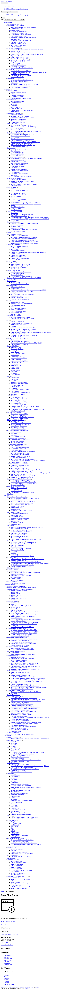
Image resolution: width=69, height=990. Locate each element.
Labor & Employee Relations (18, 873)
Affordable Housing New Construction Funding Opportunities (27, 559)
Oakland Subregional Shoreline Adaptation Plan (23, 643)
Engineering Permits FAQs (18, 485)
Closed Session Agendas (17, 758)
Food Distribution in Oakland (18, 149)
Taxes (12, 829)
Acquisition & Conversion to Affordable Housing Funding (26, 562)
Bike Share (14, 433)
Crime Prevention (12, 285)
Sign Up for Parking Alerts (18, 353)
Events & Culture (12, 90)
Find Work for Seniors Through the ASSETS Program (25, 142)
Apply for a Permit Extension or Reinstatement (23, 615)
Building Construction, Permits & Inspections (19, 589)
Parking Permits (15, 352)
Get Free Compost (16, 46)
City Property (14, 554)
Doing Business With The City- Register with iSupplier (25, 572)
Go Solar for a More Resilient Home (20, 60)
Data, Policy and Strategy (17, 545)
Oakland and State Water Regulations (21, 566)
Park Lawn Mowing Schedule (19, 193)
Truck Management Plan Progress (20, 454)
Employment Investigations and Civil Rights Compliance (26, 787)
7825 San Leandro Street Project (19, 729)
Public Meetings (15, 749)
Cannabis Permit (15, 509)
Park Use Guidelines (16, 201)
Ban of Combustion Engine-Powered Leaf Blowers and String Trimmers (30, 766)
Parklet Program (15, 355)
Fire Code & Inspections (17, 321)
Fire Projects (14, 326)
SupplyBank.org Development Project (21, 720)
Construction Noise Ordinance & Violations (22, 684)
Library (9, 232)
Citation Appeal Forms (17, 28)
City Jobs (6, 957)
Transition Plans (15, 877)
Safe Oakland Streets (16, 403)
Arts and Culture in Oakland (18, 92)
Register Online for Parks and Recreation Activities (24, 223)
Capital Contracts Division (18, 574)
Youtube (6, 979)
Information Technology (17, 794)
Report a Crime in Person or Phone (20, 284)
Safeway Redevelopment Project (19, 719)
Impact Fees (14, 596)
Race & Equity (15, 811)
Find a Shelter (14, 213)
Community (7, 89)
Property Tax (10, 69)
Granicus (26, 988)
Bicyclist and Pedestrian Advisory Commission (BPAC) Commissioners (30, 738)
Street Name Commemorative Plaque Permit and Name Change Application (31, 473)
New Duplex (14, 693)
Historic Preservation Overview (19, 657)
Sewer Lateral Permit (16, 491)
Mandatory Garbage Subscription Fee (21, 40)
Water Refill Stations (16, 210)
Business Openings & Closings (19, 519)
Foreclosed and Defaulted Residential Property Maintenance (27, 681)
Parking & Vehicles (12, 346)
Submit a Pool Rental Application (20, 199)
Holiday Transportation (17, 442)
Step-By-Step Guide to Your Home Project (22, 80)
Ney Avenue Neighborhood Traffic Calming (22, 840)
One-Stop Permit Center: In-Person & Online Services (21, 587)
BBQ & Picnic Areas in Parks (19, 194)
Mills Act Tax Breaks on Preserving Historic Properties (25, 666)
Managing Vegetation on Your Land (20, 52)
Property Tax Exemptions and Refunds (21, 71)
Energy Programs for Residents (19, 62)
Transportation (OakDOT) (18, 809)
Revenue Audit (15, 832)
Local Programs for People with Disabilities (22, 134)
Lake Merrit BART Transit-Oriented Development (24, 708)
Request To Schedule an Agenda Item (21, 755)
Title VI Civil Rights (13, 987)
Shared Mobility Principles (18, 436)
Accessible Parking (16, 347)
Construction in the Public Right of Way (21, 471)
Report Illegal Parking (16, 359)
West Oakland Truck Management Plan (21, 642)
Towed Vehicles (15, 367)
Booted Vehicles (15, 368)
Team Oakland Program (17, 259)
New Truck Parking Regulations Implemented (23, 459)
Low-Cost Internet (16, 51)
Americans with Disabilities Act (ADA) (17, 876)
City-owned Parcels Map (17, 550)
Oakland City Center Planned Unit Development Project (26, 722)
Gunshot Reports (15, 282)
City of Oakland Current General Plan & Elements (24, 639)
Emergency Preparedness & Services (17, 338)
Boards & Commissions (13, 737)
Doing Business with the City (15, 571)
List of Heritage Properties (18, 661)
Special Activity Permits (17, 96)
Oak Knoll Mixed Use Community (20, 702)
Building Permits (15, 593)
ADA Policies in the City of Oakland (20, 879)
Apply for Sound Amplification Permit (21, 504)
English (16, 9)
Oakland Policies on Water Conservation (21, 772)
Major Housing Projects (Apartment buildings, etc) (24, 84)
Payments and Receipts (17, 522)
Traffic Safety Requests (17, 397)
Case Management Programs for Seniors (21, 140)
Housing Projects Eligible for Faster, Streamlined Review (26, 692)
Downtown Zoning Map (17, 120)
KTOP (12, 751)
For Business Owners (13, 512)
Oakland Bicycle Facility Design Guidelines (22, 477)
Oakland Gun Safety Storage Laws (20, 297)
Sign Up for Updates (9, 984)
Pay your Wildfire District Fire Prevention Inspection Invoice (27, 54)
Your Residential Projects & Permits (16, 628)
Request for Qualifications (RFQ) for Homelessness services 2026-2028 (30, 219)
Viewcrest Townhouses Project (19, 716)
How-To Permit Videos (13, 695)
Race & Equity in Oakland (14, 270)
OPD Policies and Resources (18, 308)
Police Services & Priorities (18, 305)
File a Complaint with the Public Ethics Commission (25, 241)
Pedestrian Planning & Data (18, 429)
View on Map (4, 942)
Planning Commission (13, 732)
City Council (14, 782)
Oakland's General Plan (17, 114)
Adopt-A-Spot (14, 249)
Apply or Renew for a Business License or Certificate (25, 498)
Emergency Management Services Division (22, 330)
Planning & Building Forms (18, 621)
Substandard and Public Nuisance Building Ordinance (25, 676)
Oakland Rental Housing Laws (19, 169)
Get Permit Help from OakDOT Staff (21, 474)
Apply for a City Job (16, 861)
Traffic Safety (11, 395)
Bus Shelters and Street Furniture (19, 383)
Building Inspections (16, 595)
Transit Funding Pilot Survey (18, 415)
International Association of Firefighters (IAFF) (23, 327)
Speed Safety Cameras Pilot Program (20, 408)
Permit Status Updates (16, 618)
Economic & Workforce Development (21, 785)
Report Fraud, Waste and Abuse (19, 235)
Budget (13, 822)
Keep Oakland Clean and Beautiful (20, 389)
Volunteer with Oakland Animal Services (21, 110)
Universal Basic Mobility (14, 412)
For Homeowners (15, 172)
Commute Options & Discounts (15, 438)
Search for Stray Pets (16, 108)
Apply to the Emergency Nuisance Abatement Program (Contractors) (29, 687)
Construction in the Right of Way (16, 486)
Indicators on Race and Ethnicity (19, 273)
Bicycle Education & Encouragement (21, 423)
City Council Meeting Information (20, 757)
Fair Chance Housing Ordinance (19, 173)
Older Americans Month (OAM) (19, 146)
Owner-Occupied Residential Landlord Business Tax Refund (27, 527)
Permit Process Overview (14, 610)
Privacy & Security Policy (27, 987)
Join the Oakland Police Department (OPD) (22, 303)
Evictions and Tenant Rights (18, 164)
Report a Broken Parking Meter (19, 361)
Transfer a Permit (15, 625)
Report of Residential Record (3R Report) (22, 648)
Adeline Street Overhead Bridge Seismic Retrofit (24, 843)
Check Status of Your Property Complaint (22, 689)
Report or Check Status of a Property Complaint (23, 27)
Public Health (11, 261)
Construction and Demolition (18, 598)
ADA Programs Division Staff (19, 888)
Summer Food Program (17, 155)
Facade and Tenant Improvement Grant (21, 530)
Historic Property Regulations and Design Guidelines (25, 669)
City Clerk (13, 781)
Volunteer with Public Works (18, 256)
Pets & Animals (11, 99)
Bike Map (10, 494)
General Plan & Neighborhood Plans (17, 637)
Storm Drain (14, 388)
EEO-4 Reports (15, 871)
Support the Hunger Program (18, 152)
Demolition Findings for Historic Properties (22, 658)
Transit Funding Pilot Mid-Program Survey (22, 417)
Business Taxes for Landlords (19, 537)
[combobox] (9, 12)
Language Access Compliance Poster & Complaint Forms (26, 131)
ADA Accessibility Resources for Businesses (23, 887)
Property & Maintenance (13, 48)
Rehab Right (14, 83)
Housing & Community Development (21, 790)
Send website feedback (7, 945)
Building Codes (15, 592)
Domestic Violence (16, 262)
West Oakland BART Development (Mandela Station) (25, 707)
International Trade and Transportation (21, 548)
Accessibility (14, 175)
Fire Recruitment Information (18, 334)
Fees (12, 828)
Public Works (14, 806)
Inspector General (15, 796)
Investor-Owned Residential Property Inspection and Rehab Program (29, 680)
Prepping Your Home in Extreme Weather (22, 68)
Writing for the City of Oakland (19, 852)
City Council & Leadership (14, 740)
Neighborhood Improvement (18, 119)
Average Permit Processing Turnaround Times (23, 616)
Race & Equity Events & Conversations (21, 276)
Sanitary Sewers (15, 386)
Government (7, 735)
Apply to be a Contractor (17, 580)
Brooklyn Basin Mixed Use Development (22, 704)
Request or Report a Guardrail (19, 398)
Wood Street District (16, 731)
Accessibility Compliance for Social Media (22, 853)
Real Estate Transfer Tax (17, 77)
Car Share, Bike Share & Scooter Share (17, 430)
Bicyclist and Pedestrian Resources (20, 424)
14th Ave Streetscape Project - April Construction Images (26, 844)
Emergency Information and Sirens (20, 341)
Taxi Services (14, 364)
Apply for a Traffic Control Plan (19, 468)
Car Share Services (16, 432)
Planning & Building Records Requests (17, 646)
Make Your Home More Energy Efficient (18, 59)
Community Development (14, 113)
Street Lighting (15, 391)
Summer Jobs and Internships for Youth (21, 870)
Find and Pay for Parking (17, 349)
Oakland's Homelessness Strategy (20, 216)
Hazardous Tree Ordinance (18, 394)
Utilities (13, 599)
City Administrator (16, 776)
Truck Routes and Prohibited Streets (20, 392)
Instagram (6, 978)
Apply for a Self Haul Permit (18, 45)
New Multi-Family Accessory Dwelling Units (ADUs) (25, 631)
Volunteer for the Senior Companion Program (23, 145)
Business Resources (16, 515)
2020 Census (14, 826)
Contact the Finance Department (19, 835)
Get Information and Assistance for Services (22, 139)
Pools (12, 198)
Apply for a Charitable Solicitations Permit (22, 503)
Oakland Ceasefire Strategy (18, 287)
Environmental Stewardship (18, 250)
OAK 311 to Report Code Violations (20, 672)
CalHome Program (16, 185)
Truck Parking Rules (16, 362)
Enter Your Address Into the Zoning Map (21, 86)
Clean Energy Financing (17, 66)
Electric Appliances (16, 63)
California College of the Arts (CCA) (20, 713)
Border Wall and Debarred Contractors (21, 575)
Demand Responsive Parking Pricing (20, 456)
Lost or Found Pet (15, 107)
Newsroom (14, 799)
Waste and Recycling (13, 30)
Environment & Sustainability (15, 651)
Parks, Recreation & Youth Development (21, 800)
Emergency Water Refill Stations (19, 344)
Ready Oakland (15, 340)
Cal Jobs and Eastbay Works (18, 862)
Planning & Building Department (16, 586)
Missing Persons (15, 293)
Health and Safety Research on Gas (20, 264)
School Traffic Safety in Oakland (19, 405)
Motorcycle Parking (16, 365)
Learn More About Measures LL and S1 (21, 317)
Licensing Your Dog (16, 102)
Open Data (7, 963)
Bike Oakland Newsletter (17, 427)
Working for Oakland (13, 568)
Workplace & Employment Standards (21, 814)
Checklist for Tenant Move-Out (19, 533)
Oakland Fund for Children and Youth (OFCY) (23, 127)
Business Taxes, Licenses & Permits (17, 497)
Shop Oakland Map (12, 581)
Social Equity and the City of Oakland (21, 272)
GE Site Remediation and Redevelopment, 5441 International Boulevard (30, 717)
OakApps (13, 850)
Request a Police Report (17, 302)
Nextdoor (6, 981)
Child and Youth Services (14, 123)
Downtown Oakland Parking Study (20, 453)
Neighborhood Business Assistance (20, 518)
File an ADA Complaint (17, 885)
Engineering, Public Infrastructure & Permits (19, 479)
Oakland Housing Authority (18, 161)
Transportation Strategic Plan (18, 448)
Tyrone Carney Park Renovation (19, 841)
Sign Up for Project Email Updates (20, 447)
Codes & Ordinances (13, 763)
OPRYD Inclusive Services (18, 231)
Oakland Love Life (13, 934)
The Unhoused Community (14, 211)
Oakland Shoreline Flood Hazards (20, 645)
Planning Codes (15, 602)
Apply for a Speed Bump (17, 400)
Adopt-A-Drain (15, 247)
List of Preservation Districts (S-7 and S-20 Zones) (24, 663)
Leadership (14, 743)
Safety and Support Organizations (20, 299)
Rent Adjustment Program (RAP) (19, 163)
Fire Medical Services (16, 337)
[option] (36, 9)
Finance (13, 788)
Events (12, 93)
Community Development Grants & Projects (22, 117)
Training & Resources (16, 868)
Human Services (15, 791)
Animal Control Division (17, 101)
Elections (9, 815)
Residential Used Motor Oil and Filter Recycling (24, 37)
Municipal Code (15, 825)
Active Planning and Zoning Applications (22, 605)
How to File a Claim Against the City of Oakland (24, 237)
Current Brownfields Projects (18, 728)
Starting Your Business (17, 516)
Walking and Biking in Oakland (15, 420)
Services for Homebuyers (14, 178)
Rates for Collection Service (18, 43)
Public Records (11, 858)
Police (9, 300)
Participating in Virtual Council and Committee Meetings (26, 760)
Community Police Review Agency (20, 784)
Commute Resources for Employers (20, 439)
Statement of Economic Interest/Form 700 (22, 819)
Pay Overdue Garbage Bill (18, 42)
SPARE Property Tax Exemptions (20, 74)
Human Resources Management (19, 793)
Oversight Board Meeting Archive (20, 761)
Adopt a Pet (14, 104)
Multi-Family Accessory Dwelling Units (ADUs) (24, 633)
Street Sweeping (15, 377)
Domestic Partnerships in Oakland (20, 267)
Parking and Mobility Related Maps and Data (23, 451)
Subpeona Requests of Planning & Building (22, 649)
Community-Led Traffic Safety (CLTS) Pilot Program (25, 406)
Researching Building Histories (19, 667)
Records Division (15, 314)
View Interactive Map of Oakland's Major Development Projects (28, 699)
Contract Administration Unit (18, 578)
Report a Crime (11, 281)
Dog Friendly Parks (16, 196)
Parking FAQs (14, 371)
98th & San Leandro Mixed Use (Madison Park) (23, 711)
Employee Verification (17, 864)
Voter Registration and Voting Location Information (24, 817)
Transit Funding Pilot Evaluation (19, 418)
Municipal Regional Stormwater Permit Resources (24, 624)
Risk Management (15, 874)
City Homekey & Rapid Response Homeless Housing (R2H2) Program (30, 217)
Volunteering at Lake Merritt (18, 255)
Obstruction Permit (16, 466)
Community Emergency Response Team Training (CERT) (26, 343)
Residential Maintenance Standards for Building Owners (26, 683)
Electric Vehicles (15, 370)
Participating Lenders (16, 182)
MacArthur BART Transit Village (20, 710)
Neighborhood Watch (16, 296)
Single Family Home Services (19, 33)
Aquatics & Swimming (17, 225)
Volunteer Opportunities (13, 244)
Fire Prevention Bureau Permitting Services (22, 323)
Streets (9, 376)
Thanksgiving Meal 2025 (17, 154)
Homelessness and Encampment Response (22, 214)
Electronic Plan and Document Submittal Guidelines (24, 622)
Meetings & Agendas (13, 748)
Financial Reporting (16, 823)
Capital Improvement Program (15, 846)
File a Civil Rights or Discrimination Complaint (23, 238)
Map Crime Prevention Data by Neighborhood (23, 294)
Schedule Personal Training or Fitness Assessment (24, 229)
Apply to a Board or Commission (19, 246)
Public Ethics (14, 805)
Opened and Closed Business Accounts (21, 510)
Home (2, 891)
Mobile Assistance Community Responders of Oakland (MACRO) (28, 290)
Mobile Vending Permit (17, 507)
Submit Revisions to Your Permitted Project (22, 627)
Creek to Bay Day (15, 253)
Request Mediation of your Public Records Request (24, 243)
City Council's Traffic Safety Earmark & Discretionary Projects (27, 409)
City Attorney (14, 778)
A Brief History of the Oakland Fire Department (23, 329)
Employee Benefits (16, 867)
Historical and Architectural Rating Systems (22, 664)
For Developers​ (11, 557)
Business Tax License (16, 500)
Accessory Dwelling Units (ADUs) (20, 636)
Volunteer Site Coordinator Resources (21, 258)
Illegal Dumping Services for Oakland (21, 34)
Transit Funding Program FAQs (19, 414)
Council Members (15, 744)
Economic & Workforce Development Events (23, 544)
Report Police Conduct (17, 309)
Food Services (11, 148)
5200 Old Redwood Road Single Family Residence (24, 723)
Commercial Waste (16, 524)
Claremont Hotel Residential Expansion (21, 705)
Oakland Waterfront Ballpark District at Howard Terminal (26, 701)
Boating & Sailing (15, 226)
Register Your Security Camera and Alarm (22, 55)
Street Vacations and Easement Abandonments (23, 492)
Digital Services (11, 847)
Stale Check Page (15, 834)
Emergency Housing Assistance (19, 170)
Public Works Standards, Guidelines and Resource (24, 483)
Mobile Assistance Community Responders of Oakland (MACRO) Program (31, 332)
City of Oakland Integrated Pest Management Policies (25, 769)
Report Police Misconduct (14, 315)
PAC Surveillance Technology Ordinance (22, 767)
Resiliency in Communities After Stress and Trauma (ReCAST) (24, 278)
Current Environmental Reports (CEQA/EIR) (23, 654)
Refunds (13, 831)
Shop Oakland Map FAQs (18, 583)
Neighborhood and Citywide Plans (20, 640)
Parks (12, 188)
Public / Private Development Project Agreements (24, 698)
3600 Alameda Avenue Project (19, 725)
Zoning (13, 604)
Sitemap (37, 987)
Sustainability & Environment (19, 122)
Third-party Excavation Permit (19, 488)
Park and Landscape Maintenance (20, 190)
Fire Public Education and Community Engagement (24, 335)
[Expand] (19, 30)
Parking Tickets (15, 350)
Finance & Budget (12, 820)
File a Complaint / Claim (13, 234)
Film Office (14, 551)
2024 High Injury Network (18, 411)
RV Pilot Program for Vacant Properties (21, 634)
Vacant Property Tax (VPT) (18, 534)
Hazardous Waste (15, 39)
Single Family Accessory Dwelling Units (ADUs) (24, 630)
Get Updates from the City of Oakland (21, 856)
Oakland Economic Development (16, 541)
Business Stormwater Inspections (19, 536)
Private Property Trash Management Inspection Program (26, 539)
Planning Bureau (15, 608)
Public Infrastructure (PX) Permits (20, 480)
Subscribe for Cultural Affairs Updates (21, 98)
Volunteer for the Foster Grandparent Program (23, 143)
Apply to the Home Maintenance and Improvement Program (27, 49)
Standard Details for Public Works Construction (23, 482)
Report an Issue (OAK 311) (14, 24)
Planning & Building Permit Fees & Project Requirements (26, 619)
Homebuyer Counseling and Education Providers (24, 184)
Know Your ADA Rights (17, 882)
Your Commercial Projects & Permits (17, 690)
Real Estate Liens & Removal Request (21, 75)
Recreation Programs (13, 222)
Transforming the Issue (17, 275)
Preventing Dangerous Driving (19, 401)
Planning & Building (12, 569)
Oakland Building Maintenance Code (21, 675)
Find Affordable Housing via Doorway (21, 176)
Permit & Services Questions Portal (20, 613)
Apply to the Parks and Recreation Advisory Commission (26, 204)
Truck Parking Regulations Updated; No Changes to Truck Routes (28, 460)
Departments (10, 773)
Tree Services (14, 191)
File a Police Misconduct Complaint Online (22, 240)
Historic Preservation (13, 655)
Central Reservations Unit (17, 207)
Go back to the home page (8, 921)
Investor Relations (15, 837)
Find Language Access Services (19, 130)
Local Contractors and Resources (19, 87)
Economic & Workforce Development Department (24, 542)
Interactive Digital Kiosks (17, 385)
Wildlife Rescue (15, 111)
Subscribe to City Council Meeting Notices (22, 754)
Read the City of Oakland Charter (20, 764)
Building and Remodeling (14, 78)
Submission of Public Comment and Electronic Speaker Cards (27, 752)
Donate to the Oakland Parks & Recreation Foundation (25, 202)
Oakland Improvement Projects (15, 838)
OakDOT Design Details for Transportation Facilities (25, 476)
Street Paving (14, 379)
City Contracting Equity (17, 577)
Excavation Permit (16, 489)
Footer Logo (4, 934)
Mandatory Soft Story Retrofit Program (21, 531)
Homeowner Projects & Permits (19, 81)
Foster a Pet (14, 105)
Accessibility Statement (17, 849)
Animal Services (15, 775)
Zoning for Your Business (17, 506)
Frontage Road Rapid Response (19, 462)
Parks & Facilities (12, 187)
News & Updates (12, 855)
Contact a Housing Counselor (19, 160)
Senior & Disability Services (14, 133)
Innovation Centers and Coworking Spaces (22, 556)
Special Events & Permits (17, 95)
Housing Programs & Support (15, 157)
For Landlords (14, 167)
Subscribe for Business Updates (19, 513)
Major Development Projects (15, 696)
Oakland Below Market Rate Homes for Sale (23, 181)
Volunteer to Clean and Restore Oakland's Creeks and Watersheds (28, 252)
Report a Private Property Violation (20, 57)
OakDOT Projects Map (17, 445)
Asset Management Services (18, 560)
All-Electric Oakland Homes (18, 65)
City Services (7, 960)
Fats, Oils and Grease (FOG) (18, 36)
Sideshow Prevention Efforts (18, 457)
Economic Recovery (16, 547)
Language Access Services (14, 128)
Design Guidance (15, 607)
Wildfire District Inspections (18, 324)
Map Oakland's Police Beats (18, 311)
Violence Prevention (16, 288)
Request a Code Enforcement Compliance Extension (25, 686)
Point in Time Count (16, 220)
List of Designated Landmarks (19, 660)
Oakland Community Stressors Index (20, 266)
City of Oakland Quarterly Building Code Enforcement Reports (28, 678)
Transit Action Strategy (17, 450)
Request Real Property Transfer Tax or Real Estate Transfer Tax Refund (30, 72)
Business (6, 495)
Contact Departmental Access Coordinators (22, 883)
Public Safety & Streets (10, 279)
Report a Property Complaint (18, 673)
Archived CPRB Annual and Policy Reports (22, 318)
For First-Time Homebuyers (18, 179)
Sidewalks (13, 380)
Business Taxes (15, 521)
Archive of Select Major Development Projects (23, 726)
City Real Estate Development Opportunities (22, 565)
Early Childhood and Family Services (21, 125)
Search (2, 19)
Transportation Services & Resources (20, 136)
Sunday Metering (15, 374)
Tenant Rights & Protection (18, 166)
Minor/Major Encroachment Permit (20, 465)
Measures (13, 746)
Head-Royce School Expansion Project (21, 714)
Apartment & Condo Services (19, 31)
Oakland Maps (8, 964)
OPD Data (13, 306)
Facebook (6, 975)
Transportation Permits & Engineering (17, 463)
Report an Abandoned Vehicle (19, 358)
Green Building (15, 652)
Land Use (13, 553)
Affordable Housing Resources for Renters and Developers (26, 158)
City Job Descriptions (16, 865)
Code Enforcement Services (14, 670)
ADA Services (15, 880)
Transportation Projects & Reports (16, 444)
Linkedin (6, 982)
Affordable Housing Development (20, 116)
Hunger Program (15, 151)
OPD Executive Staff (16, 312)
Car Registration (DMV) (17, 356)
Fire (8, 320)
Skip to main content (6, 1)
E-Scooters (14, 435)
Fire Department (15, 808)
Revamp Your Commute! (17, 441)
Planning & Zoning (12, 601)
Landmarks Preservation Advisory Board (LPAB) (20, 734)
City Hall (13, 741)
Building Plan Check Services (19, 590)
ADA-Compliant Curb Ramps (19, 382)
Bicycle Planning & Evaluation (19, 426)
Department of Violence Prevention (20, 812)
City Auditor (14, 779)
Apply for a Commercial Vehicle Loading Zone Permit (25, 469)
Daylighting (14, 373)
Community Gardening (17, 228)
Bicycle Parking (15, 421)
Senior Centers (15, 137)
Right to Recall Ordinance (18, 770)
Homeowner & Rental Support (15, 25)
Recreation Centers (16, 208)
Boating (13, 205)
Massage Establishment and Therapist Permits (23, 501)
